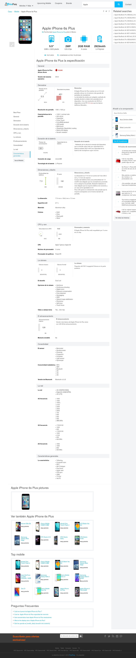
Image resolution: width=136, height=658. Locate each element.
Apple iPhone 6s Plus (64, 589)
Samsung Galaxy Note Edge (25, 538)
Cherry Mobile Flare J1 (64, 576)
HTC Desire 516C (52, 650)
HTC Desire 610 (46, 537)
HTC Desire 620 (106, 650)
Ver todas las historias (122, 218)
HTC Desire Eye (96, 650)
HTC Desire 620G (85, 650)
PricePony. (72, 655)
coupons (58, 3)
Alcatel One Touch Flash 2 (64, 524)
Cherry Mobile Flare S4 (45, 589)
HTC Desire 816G (83, 537)
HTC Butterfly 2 (117, 650)
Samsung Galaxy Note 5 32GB (84, 576)
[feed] (113, 636)
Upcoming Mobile (44, 3)
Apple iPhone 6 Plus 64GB (85, 589)
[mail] (117, 636)
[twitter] (109, 636)
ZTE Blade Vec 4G (84, 524)
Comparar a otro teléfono (70, 55)
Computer (68, 648)
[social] (121, 636)
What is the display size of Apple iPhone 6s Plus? (29, 620)
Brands (69, 3)
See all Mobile (19, 160)
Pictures (50, 55)
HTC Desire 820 (74, 650)
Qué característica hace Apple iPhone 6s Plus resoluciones (32, 617)
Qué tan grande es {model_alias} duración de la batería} (32, 623)
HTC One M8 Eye (63, 650)
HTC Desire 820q (64, 537)
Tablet (62, 648)
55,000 (60, 70)
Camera (74, 648)
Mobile (57, 648)
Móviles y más (25, 5)
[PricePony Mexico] (10, 4)
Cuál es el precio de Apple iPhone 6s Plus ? (28, 611)
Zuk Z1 (23, 589)
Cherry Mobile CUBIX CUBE (45, 524)
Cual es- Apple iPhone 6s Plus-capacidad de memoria (31, 614)
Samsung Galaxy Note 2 (45, 576)
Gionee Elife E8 (26, 524)
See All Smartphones (120, 141)
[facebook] (105, 636)
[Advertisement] (73, 21)
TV (79, 648)
